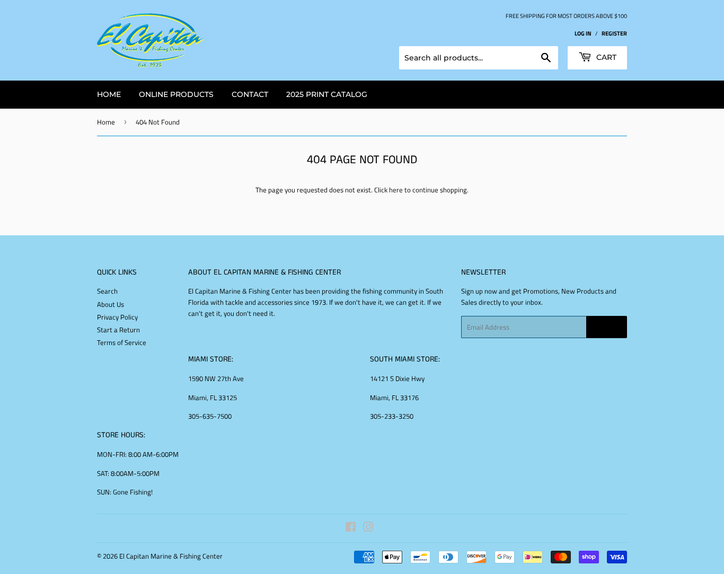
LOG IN (583, 33)
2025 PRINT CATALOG (326, 94)
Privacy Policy (117, 317)
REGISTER (614, 33)
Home (106, 122)
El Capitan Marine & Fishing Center (171, 556)
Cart (605, 57)
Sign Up (606, 327)
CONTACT (250, 94)
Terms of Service (121, 342)
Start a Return (118, 329)
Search (107, 291)
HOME (109, 94)
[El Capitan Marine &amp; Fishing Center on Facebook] (350, 528)
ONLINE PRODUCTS (176, 94)
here (396, 189)
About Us (110, 304)
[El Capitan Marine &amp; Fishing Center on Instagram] (368, 528)
